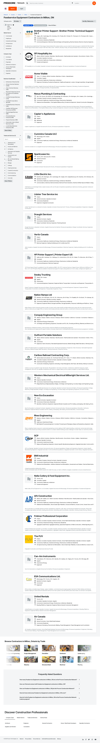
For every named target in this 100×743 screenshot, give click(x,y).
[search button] (94, 3)
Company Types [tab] (10, 717)
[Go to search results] (20, 139)
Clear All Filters (52, 25)
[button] (4, 36)
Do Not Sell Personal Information (49, 738)
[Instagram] (92, 739)
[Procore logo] (9, 3)
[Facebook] (85, 739)
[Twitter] (89, 739)
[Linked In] (83, 739)
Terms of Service (36, 738)
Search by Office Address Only (9, 27)
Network (20, 3)
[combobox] (83, 3)
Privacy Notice (28, 738)
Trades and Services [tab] (32, 717)
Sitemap (59, 738)
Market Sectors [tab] (20, 717)
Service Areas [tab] (43, 717)
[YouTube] (95, 739)
